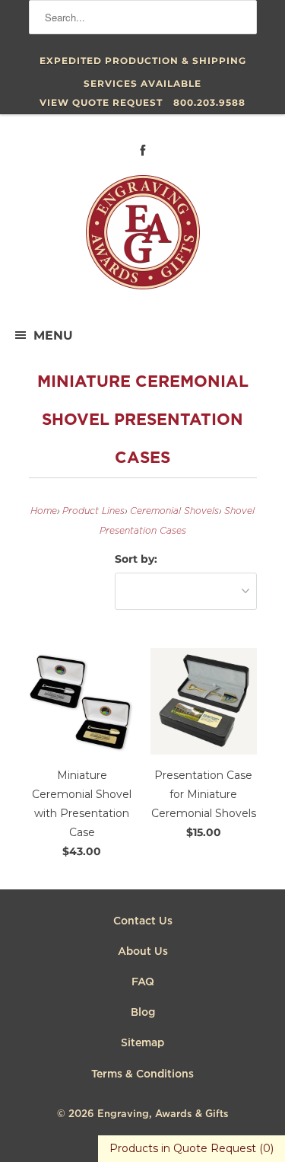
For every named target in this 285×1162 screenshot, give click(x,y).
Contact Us (143, 921)
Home (43, 511)
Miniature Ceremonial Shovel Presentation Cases (143, 420)
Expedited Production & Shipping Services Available (143, 63)
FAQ (142, 982)
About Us (143, 951)
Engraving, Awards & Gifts (163, 1114)
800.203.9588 (209, 102)
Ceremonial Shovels (174, 511)
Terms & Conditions (142, 1074)
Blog (143, 1012)
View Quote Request (101, 102)
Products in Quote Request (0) (191, 1148)
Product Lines (93, 511)
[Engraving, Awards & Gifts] (143, 238)
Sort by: (136, 559)
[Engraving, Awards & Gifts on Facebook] (143, 150)
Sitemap (142, 1043)
